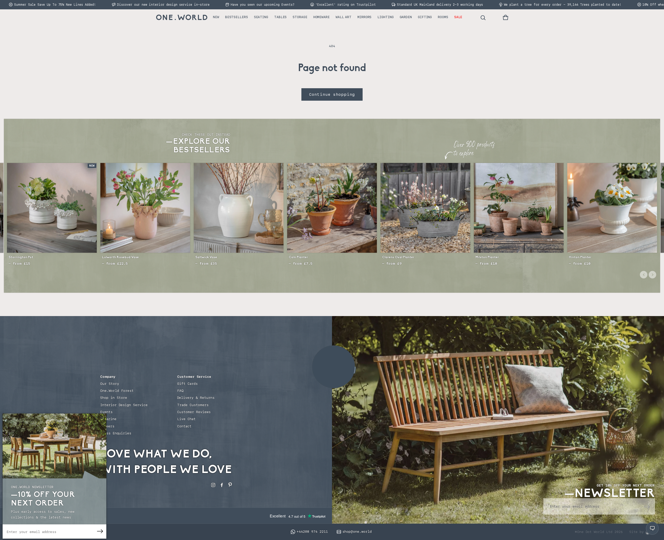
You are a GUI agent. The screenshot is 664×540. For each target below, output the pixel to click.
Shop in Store (113, 398)
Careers (107, 426)
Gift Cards (187, 384)
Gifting (425, 17)
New (216, 17)
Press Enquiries (115, 433)
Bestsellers (236, 17)
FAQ (180, 391)
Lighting (385, 17)
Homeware (321, 17)
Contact (184, 426)
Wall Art (343, 17)
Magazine (108, 419)
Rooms (443, 17)
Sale (458, 17)
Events (106, 412)
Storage (300, 17)
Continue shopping (332, 94)
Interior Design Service (124, 405)
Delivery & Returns (196, 398)
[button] (505, 17)
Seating (261, 17)
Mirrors (364, 17)
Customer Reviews (194, 412)
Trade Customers (193, 405)
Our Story (109, 384)
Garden (406, 17)
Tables (280, 17)
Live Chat (186, 419)
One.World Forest (117, 391)
